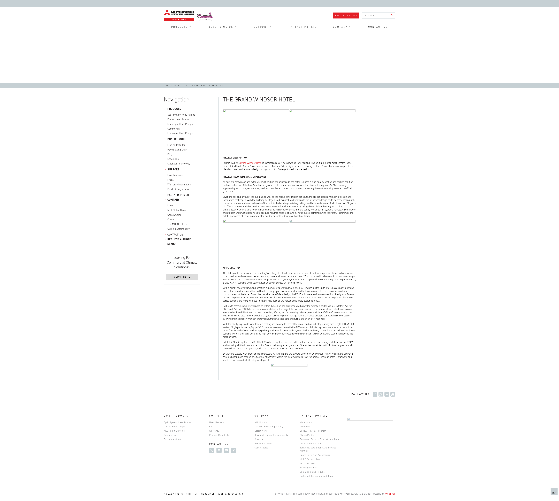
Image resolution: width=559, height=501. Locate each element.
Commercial (173, 128)
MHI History (260, 422)
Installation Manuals (310, 443)
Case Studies (182, 86)
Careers (171, 219)
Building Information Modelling (316, 476)
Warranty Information (179, 184)
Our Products (176, 415)
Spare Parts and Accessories (315, 454)
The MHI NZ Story (177, 224)
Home (167, 86)
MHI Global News (263, 443)
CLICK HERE (182, 277)
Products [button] (179, 26)
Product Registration (178, 189)
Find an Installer (176, 145)
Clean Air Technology (178, 163)
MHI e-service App (310, 459)
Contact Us (378, 26)
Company (173, 199)
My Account (306, 422)
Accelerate (305, 426)
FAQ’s (170, 180)
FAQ (211, 426)
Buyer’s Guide (177, 139)
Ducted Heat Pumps (178, 119)
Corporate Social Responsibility (271, 435)
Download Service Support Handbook (319, 439)
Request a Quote (346, 15)
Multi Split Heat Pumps (180, 124)
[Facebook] (375, 394)
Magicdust (390, 494)
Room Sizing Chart (177, 149)
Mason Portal (307, 435)
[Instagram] (380, 394)
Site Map (192, 494)
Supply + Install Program (313, 430)
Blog (169, 154)
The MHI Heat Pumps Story (268, 426)
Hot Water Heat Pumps (180, 133)
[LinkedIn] (386, 394)
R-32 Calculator (308, 463)
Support (261, 26)
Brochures (173, 159)
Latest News (261, 430)
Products (174, 109)
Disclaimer (208, 494)
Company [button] (340, 26)
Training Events (308, 467)
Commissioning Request (313, 471)
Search (172, 244)
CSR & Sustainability (178, 229)
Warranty (214, 430)
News (170, 205)
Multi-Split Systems (174, 430)
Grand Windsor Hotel (251, 162)
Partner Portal (302, 26)
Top (554, 493)
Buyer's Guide (220, 26)
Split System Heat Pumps (181, 114)
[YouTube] (392, 394)
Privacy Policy (174, 494)
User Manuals (175, 175)
